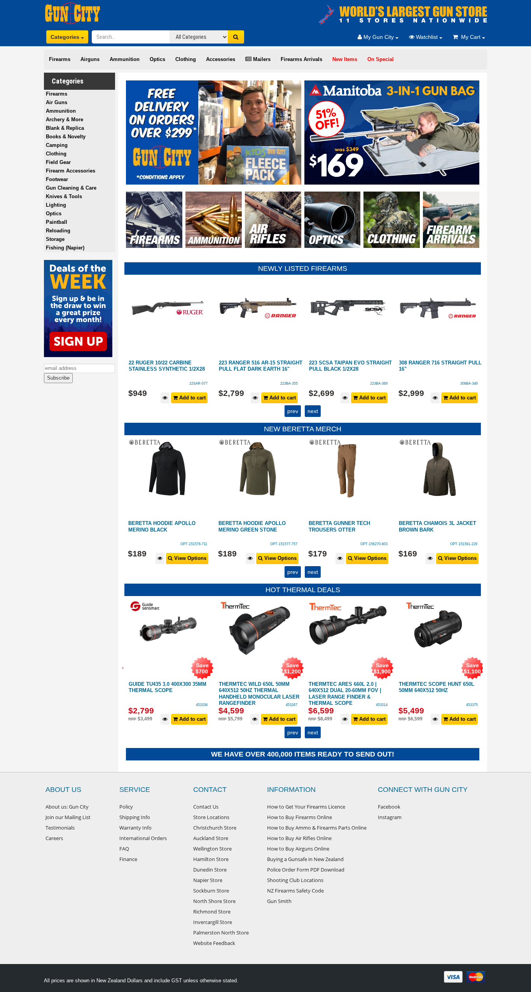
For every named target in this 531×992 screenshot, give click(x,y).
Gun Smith (279, 901)
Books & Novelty (66, 136)
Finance (128, 859)
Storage (55, 239)
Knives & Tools (64, 196)
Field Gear (58, 162)
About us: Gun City (67, 806)
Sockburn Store (211, 890)
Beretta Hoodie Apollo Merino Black (162, 526)
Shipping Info (134, 817)
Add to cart (192, 398)
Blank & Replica (65, 128)
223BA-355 (289, 383)
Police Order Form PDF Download (305, 869)
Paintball (56, 222)
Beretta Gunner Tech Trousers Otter (339, 526)
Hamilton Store (211, 859)
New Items (344, 59)
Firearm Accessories (70, 171)
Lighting (56, 205)
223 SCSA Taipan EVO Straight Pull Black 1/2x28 (350, 366)
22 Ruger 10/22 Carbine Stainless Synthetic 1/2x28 (167, 366)
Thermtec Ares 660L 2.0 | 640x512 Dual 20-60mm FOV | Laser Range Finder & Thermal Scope (345, 693)
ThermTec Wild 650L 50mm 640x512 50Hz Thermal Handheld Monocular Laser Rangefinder (259, 693)
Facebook (389, 806)
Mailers (261, 59)
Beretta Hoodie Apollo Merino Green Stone (252, 526)
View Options (189, 558)
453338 (202, 705)
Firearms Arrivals (301, 59)
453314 (382, 705)
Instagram (390, 817)
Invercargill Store (212, 922)
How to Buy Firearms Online (299, 817)
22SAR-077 (198, 383)
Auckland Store (210, 838)
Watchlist (426, 37)
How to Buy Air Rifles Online (299, 838)
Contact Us (205, 806)
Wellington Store (212, 848)
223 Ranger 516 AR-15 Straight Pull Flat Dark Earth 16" (260, 366)
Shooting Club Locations (295, 880)
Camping (57, 145)
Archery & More (64, 119)
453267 (291, 705)
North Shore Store (214, 901)
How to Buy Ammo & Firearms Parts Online (317, 827)
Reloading (58, 231)
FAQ (124, 848)
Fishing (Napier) (65, 248)
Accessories (220, 59)
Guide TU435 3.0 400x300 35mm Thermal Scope (167, 687)
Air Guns (56, 102)
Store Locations (211, 817)
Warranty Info (135, 827)
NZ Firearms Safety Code (295, 890)
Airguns (90, 59)
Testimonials (60, 827)
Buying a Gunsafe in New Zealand (305, 859)
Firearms (59, 59)
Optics (157, 59)
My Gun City (378, 37)
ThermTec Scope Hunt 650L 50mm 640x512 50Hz (436, 687)
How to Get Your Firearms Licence (306, 806)
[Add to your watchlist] (165, 398)
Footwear (57, 179)
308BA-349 (469, 383)
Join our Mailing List (68, 817)
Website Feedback (214, 943)
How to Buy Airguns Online (298, 848)
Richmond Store (212, 911)
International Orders (143, 838)
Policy (126, 806)
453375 (472, 705)
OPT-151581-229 (463, 544)
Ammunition (125, 59)
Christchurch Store (214, 827)
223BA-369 (379, 383)
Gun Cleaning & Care (71, 188)
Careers (54, 838)
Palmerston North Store (221, 932)
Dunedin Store (210, 869)
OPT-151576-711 (193, 544)
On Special (380, 59)
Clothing (185, 59)
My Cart (470, 37)
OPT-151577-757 (283, 544)
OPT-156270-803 (374, 544)
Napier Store (207, 880)
